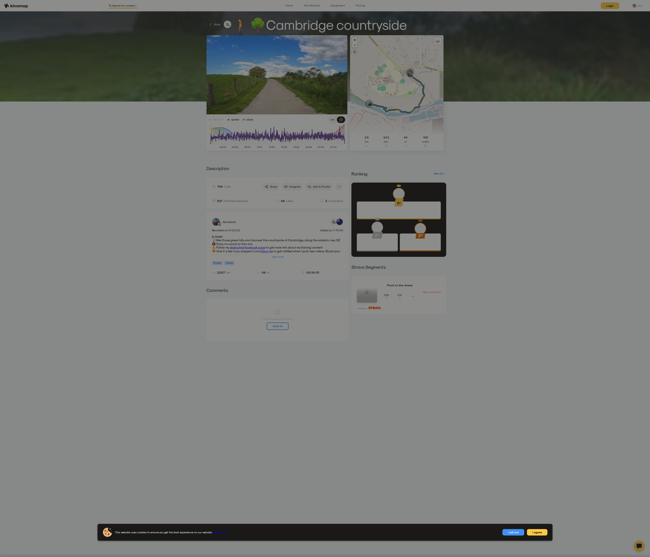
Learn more (220, 532)
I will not (513, 532)
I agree (537, 532)
